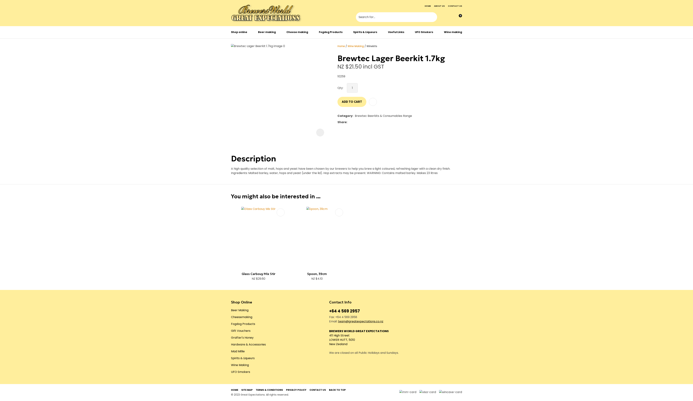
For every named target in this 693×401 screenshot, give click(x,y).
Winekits (372, 46)
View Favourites (451, 17)
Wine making (453, 32)
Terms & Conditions (269, 390)
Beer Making (240, 310)
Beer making (267, 32)
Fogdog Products (331, 32)
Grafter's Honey (242, 338)
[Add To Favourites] (373, 102)
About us (439, 6)
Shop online (239, 32)
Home (428, 6)
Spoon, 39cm (317, 274)
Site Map (247, 390)
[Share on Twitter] (354, 122)
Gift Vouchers (240, 331)
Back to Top (337, 390)
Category (344, 116)
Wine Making (356, 46)
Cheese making (297, 32)
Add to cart (352, 101)
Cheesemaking (241, 317)
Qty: (340, 88)
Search (432, 17)
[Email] (360, 122)
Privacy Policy (296, 390)
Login (443, 17)
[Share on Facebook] (349, 122)
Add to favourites (281, 212)
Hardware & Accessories (248, 344)
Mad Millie (238, 351)
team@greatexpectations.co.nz (360, 321)
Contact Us (318, 390)
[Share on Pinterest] (365, 122)
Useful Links (396, 32)
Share (341, 122)
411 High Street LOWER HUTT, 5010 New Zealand (342, 339)
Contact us (455, 6)
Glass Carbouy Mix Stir (258, 274)
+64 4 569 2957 (344, 311)
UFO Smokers (424, 32)
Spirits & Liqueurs (365, 32)
